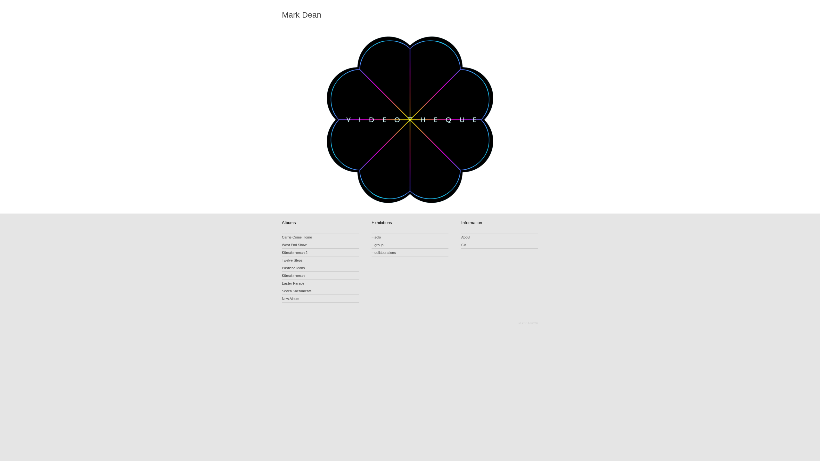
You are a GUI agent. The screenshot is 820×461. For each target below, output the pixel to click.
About (465, 237)
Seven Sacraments (297, 291)
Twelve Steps (292, 260)
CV (463, 245)
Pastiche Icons (293, 268)
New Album (290, 299)
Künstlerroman (293, 276)
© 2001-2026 (528, 323)
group (377, 245)
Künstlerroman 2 (295, 253)
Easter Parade (293, 283)
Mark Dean (301, 15)
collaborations (384, 253)
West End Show (294, 245)
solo (376, 237)
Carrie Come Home (297, 237)
